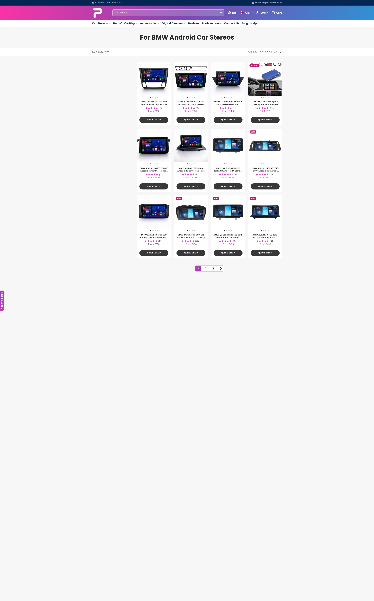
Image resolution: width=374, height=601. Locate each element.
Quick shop (154, 119)
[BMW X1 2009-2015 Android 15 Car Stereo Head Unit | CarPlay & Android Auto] (214, 80)
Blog (245, 23)
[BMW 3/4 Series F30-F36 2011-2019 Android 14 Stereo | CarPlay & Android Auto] (214, 147)
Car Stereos (100, 23)
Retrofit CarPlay (124, 23)
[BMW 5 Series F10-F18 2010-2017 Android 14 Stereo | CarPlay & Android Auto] (251, 147)
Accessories (148, 23)
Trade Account (212, 23)
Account (262, 12)
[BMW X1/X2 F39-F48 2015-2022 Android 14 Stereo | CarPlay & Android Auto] (251, 213)
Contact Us (231, 23)
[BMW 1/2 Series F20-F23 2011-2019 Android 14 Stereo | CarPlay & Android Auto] (214, 213)
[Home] (97, 12)
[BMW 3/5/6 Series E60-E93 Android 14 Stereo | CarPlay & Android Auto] (177, 213)
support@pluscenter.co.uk (268, 2)
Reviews (193, 23)
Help (253, 23)
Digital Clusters (172, 23)
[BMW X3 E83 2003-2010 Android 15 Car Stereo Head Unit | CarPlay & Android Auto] (177, 147)
